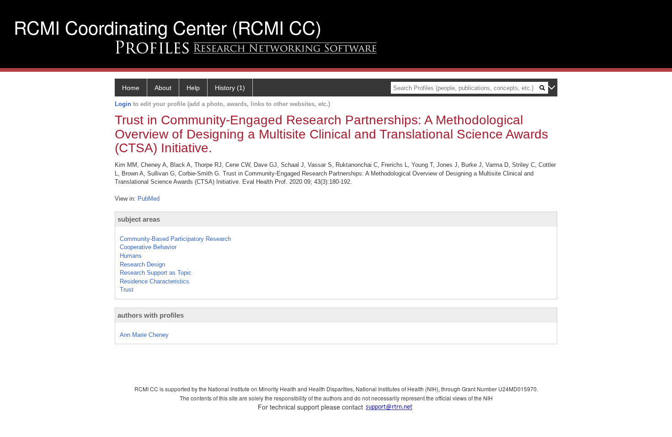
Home (130, 87)
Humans (131, 255)
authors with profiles (150, 315)
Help (193, 87)
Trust (126, 289)
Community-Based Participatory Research (175, 238)
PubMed (149, 198)
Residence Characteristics (154, 281)
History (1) (230, 87)
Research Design (142, 264)
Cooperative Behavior (148, 247)
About (163, 87)
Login (123, 104)
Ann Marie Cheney (144, 334)
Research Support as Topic (156, 272)
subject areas (138, 219)
